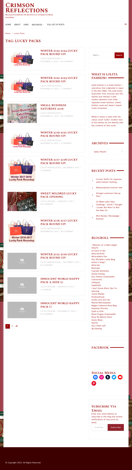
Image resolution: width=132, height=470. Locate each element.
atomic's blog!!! (99, 262)
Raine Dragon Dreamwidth (104, 314)
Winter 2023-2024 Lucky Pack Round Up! (59, 52)
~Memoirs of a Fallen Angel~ (105, 245)
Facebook (100, 347)
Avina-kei (96, 265)
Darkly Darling (98, 274)
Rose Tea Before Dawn (102, 317)
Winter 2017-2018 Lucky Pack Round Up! (59, 161)
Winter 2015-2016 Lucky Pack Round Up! (59, 256)
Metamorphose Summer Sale (109, 188)
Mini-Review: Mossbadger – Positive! (108, 217)
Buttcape (96, 268)
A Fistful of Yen (99, 251)
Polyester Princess (100, 308)
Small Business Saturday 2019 (53, 107)
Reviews (51, 201)
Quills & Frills (98, 311)
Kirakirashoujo (98, 297)
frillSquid (96, 283)
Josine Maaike (98, 294)
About (17, 25)
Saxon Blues (97, 320)
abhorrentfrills (98, 254)
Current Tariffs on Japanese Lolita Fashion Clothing (109, 180)
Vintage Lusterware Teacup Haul (108, 195)
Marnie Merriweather (101, 303)
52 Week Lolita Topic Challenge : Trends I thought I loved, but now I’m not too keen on (109, 206)
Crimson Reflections (26, 7)
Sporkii (95, 323)
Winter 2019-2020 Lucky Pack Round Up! (59, 134)
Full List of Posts (55, 25)
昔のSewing (97, 329)
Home (8, 25)
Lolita (43, 58)
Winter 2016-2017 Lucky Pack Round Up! (59, 222)
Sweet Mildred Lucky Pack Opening (58, 195)
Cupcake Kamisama (100, 271)
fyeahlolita (96, 285)
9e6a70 (95, 248)
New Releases (54, 58)
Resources (37, 25)
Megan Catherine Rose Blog (104, 306)
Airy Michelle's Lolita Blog (103, 259)
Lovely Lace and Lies (101, 300)
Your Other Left (99, 326)
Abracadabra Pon (99, 257)
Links (26, 25)
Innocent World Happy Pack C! (60, 305)
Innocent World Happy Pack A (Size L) (60, 280)
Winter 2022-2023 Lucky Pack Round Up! (59, 79)
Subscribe (116, 427)
